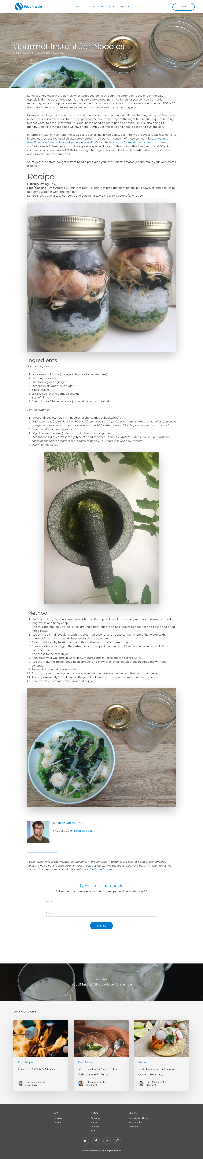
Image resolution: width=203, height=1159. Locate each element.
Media (94, 1122)
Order (183, 7)
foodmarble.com (100, 869)
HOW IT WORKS (97, 7)
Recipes (61, 53)
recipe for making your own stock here (140, 142)
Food (55, 53)
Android (58, 1118)
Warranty (133, 1126)
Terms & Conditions (138, 1118)
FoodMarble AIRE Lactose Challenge (101, 982)
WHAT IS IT (79, 7)
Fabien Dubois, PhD (24, 53)
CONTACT (124, 7)
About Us (95, 1118)
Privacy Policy (135, 1122)
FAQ (93, 1131)
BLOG (112, 7)
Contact (95, 1126)
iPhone (57, 1122)
